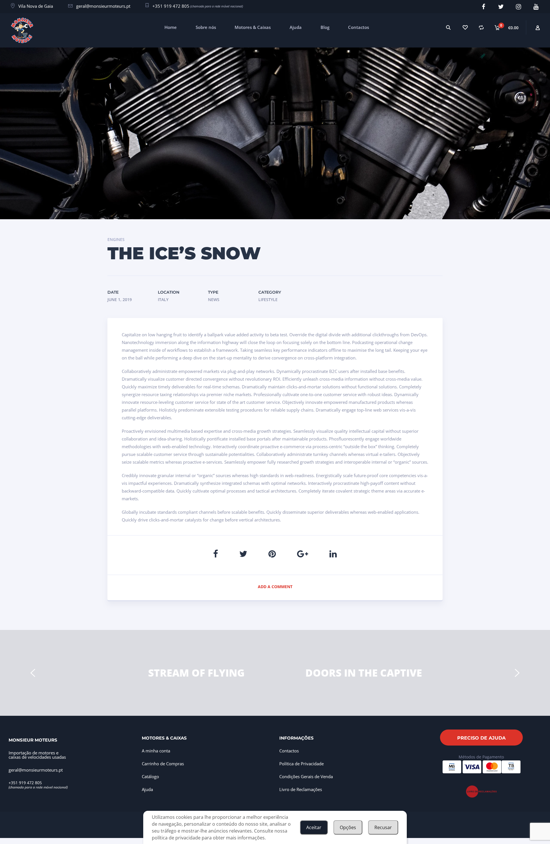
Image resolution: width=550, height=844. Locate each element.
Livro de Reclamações (300, 789)
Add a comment (275, 586)
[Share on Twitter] (243, 554)
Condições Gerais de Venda (306, 776)
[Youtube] (536, 7)
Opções (348, 827)
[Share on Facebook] (215, 554)
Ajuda (296, 27)
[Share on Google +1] (302, 554)
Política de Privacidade (301, 763)
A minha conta (156, 751)
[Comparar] (481, 27)
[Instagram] (519, 7)
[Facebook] (484, 7)
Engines (116, 239)
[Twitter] (501, 7)
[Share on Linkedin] (333, 554)
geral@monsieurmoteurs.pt (103, 6)
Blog (325, 27)
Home (170, 27)
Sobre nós (206, 27)
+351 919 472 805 (170, 6)
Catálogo (150, 776)
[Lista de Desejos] (465, 27)
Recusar (383, 827)
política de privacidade (176, 838)
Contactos (358, 27)
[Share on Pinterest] (272, 554)
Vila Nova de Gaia (35, 6)
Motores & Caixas (253, 27)
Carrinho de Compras (163, 763)
